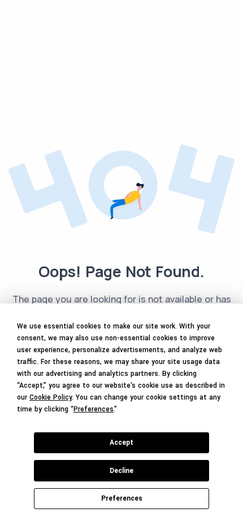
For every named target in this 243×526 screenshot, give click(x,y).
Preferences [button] (93, 409)
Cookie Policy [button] (50, 397)
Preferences (121, 498)
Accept (121, 442)
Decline (121, 471)
